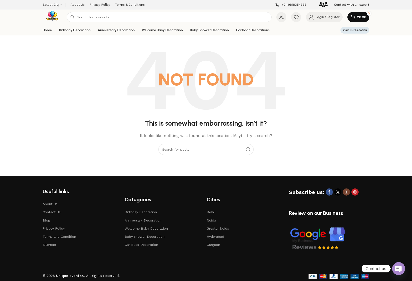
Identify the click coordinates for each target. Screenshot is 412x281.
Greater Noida (218, 228)
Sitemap (49, 244)
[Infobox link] (290, 5)
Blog (46, 220)
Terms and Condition (59, 236)
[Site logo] (52, 17)
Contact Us (52, 212)
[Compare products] (281, 17)
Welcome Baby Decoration (146, 228)
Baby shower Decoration (145, 236)
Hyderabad (215, 236)
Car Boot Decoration (141, 244)
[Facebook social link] (329, 192)
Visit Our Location (355, 30)
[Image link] (317, 239)
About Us (50, 204)
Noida (211, 220)
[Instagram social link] (346, 192)
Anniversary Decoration (143, 220)
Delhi (211, 212)
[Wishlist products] (296, 17)
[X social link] (337, 192)
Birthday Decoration (141, 212)
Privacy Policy (54, 228)
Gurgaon (213, 244)
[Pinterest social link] (355, 192)
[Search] (248, 149)
